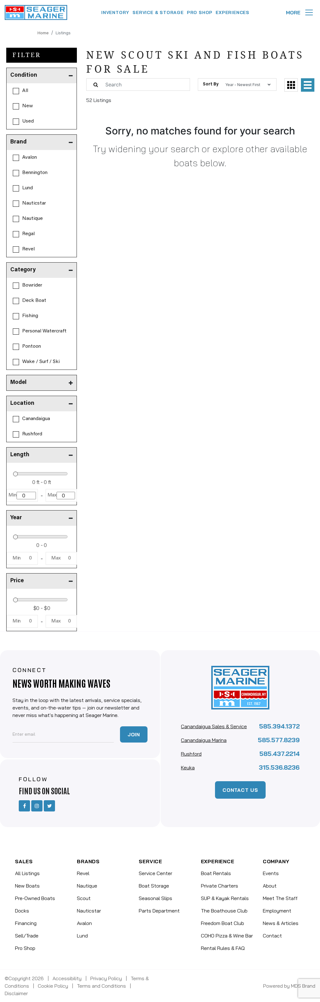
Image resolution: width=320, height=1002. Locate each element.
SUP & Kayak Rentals (225, 898)
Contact (272, 935)
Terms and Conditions (101, 986)
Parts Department (159, 911)
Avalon (84, 923)
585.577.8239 (279, 740)
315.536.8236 (279, 767)
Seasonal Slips (155, 898)
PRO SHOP (199, 12)
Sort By (210, 84)
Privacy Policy (106, 978)
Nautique (87, 886)
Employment (277, 911)
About (270, 886)
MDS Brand (303, 986)
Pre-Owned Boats (35, 898)
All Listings (27, 873)
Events (271, 873)
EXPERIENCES (232, 12)
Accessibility (67, 978)
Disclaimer (16, 993)
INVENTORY (115, 12)
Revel (83, 873)
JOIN (134, 734)
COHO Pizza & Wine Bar (227, 935)
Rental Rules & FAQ (223, 948)
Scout (84, 898)
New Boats (27, 886)
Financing (26, 923)
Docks (22, 911)
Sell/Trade (26, 935)
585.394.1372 (279, 726)
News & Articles (280, 923)
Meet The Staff (280, 898)
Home (43, 33)
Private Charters (219, 886)
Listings (63, 33)
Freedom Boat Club (222, 923)
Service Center (155, 873)
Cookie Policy (53, 986)
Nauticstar (89, 911)
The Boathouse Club (224, 911)
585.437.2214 (279, 754)
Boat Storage (154, 886)
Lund (82, 935)
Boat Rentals (216, 873)
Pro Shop (25, 948)
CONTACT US (240, 790)
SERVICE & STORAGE (158, 12)
